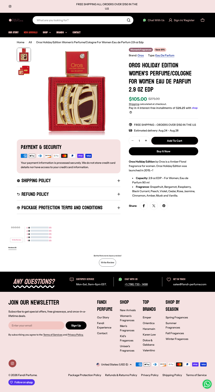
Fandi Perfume (27, 375)
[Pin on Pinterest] (164, 206)
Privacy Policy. (75, 334)
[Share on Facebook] (144, 206)
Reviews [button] (12, 247)
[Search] (129, 20)
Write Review (107, 262)
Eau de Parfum (164, 55)
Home (20, 42)
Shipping (134, 103)
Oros (141, 55)
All (30, 42)
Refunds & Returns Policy (121, 375)
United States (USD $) (114, 364)
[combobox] (83, 20)
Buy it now (163, 151)
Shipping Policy (172, 375)
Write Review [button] (16, 240)
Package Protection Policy (84, 375)
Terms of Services (52, 334)
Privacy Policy (149, 375)
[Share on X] (154, 206)
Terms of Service (196, 375)
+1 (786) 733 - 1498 (136, 284)
